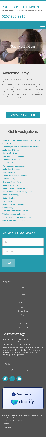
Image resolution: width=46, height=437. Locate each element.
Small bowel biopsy (10, 185)
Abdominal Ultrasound (11, 169)
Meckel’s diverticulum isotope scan (16, 217)
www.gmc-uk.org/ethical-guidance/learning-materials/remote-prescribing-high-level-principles (21, 352)
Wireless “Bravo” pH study (13, 204)
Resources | (6, 424)
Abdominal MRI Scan (11, 160)
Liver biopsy (7, 201)
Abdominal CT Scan (10, 150)
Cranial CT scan (8, 144)
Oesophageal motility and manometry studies (20, 147)
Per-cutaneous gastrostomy (13, 166)
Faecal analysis (8, 172)
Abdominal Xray (8, 179)
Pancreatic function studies (13, 156)
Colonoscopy (7, 208)
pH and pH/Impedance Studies (14, 176)
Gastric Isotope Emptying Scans (15, 220)
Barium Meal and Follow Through (15, 188)
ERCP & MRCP (8, 163)
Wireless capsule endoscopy (14, 214)
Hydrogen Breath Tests (11, 182)
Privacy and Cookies (15, 420)
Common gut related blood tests (15, 211)
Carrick (13, 427)
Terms (4, 420)
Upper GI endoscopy (10, 195)
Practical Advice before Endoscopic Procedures (21, 140)
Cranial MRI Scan (9, 153)
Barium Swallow (8, 198)
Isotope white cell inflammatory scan (17, 192)
